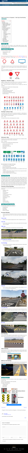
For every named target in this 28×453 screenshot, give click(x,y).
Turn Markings (5, 34)
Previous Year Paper (19, 2)
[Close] (13, 3)
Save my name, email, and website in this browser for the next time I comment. (13, 439)
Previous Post (3, 407)
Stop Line (4, 35)
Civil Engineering (14, 2)
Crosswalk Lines (5, 36)
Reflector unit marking (6, 40)
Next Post (25, 407)
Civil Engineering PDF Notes (23, 2)
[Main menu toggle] (26, 1)
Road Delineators (5, 41)
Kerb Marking (4, 38)
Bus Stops (4, 37)
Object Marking (5, 39)
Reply (25, 417)
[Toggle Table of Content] (10, 21)
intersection (25, 287)
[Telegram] (13, 447)
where (5, 288)
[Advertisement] (14, 11)
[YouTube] (14, 447)
